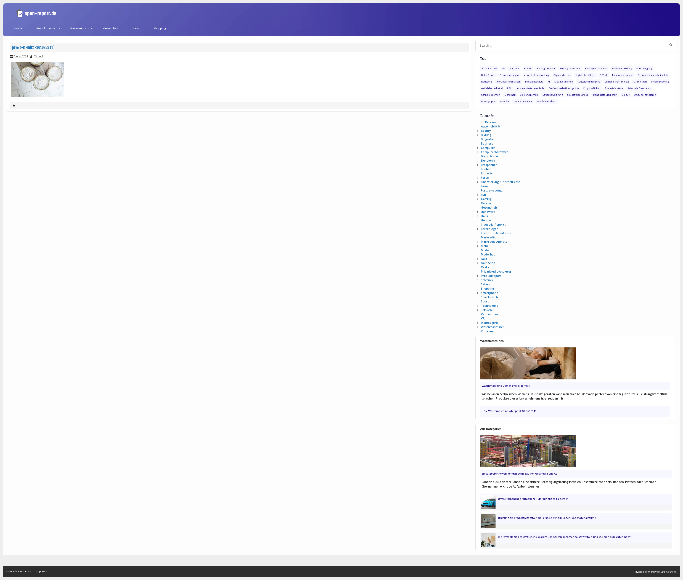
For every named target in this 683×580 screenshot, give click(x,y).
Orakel (485, 267)
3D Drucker (488, 122)
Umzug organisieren (645, 94)
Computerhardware (494, 152)
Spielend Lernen (529, 94)
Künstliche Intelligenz (589, 81)
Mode (485, 250)
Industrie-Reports (493, 225)
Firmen (485, 186)
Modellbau (488, 254)
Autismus (514, 68)
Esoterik (486, 173)
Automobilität (491, 126)
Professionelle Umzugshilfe (564, 88)
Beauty (486, 131)
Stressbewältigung (552, 94)
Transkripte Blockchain (605, 94)
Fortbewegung (491, 190)
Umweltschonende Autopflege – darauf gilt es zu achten (533, 499)
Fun (483, 195)
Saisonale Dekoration (639, 88)
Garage (486, 203)
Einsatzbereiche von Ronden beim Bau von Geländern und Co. (520, 473)
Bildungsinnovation (570, 68)
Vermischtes (489, 314)
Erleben (486, 169)
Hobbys (486, 220)
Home (18, 28)
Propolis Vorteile (614, 88)
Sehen (485, 284)
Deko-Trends (488, 75)
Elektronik (488, 161)
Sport (485, 301)
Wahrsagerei (490, 323)
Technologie (489, 306)
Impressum (42, 571)
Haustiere (486, 81)
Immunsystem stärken (509, 81)
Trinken (486, 310)
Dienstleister (490, 156)
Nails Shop (488, 263)
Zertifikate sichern (546, 101)
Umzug (625, 94)
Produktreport (491, 276)
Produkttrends (45, 28)
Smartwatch (489, 297)
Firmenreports (79, 28)
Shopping (159, 28)
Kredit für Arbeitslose (496, 233)
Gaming (486, 199)
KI (549, 81)
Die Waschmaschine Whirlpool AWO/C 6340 (510, 411)
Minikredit (488, 237)
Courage (671, 571)
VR (483, 318)
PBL (509, 88)
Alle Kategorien (491, 429)
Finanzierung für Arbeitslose (500, 182)
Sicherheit (510, 94)
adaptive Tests (489, 68)
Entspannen (489, 165)
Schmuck (487, 280)
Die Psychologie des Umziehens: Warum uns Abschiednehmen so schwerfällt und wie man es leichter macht (565, 537)
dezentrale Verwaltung (536, 75)
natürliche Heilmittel (492, 88)
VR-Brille (504, 101)
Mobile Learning (660, 81)
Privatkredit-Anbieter (496, 271)
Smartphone (489, 293)
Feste (485, 178)
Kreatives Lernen (563, 81)
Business (487, 143)
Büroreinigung (644, 68)
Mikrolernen (640, 81)
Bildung (528, 68)
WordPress (654, 571)
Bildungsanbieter (546, 68)
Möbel (485, 246)
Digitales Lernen (562, 75)
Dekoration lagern (510, 75)
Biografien (488, 139)
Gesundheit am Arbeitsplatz (653, 75)
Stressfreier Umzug (577, 94)
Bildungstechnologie (596, 68)
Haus (136, 28)
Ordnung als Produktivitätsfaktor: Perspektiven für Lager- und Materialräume (547, 518)
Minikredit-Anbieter (495, 242)
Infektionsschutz (534, 81)
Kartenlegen (489, 229)
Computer (488, 148)
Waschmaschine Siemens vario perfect (506, 385)
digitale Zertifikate (585, 75)
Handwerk (488, 212)
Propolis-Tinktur (591, 88)
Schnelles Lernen (490, 94)
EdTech (604, 75)
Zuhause (487, 331)
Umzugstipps (488, 101)
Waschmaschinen (493, 327)
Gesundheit (110, 28)
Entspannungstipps (622, 75)
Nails (484, 259)
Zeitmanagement (522, 101)
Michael (38, 56)
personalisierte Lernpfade (530, 88)
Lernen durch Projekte (617, 81)
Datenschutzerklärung (18, 571)
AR (503, 68)
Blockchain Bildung (622, 68)
